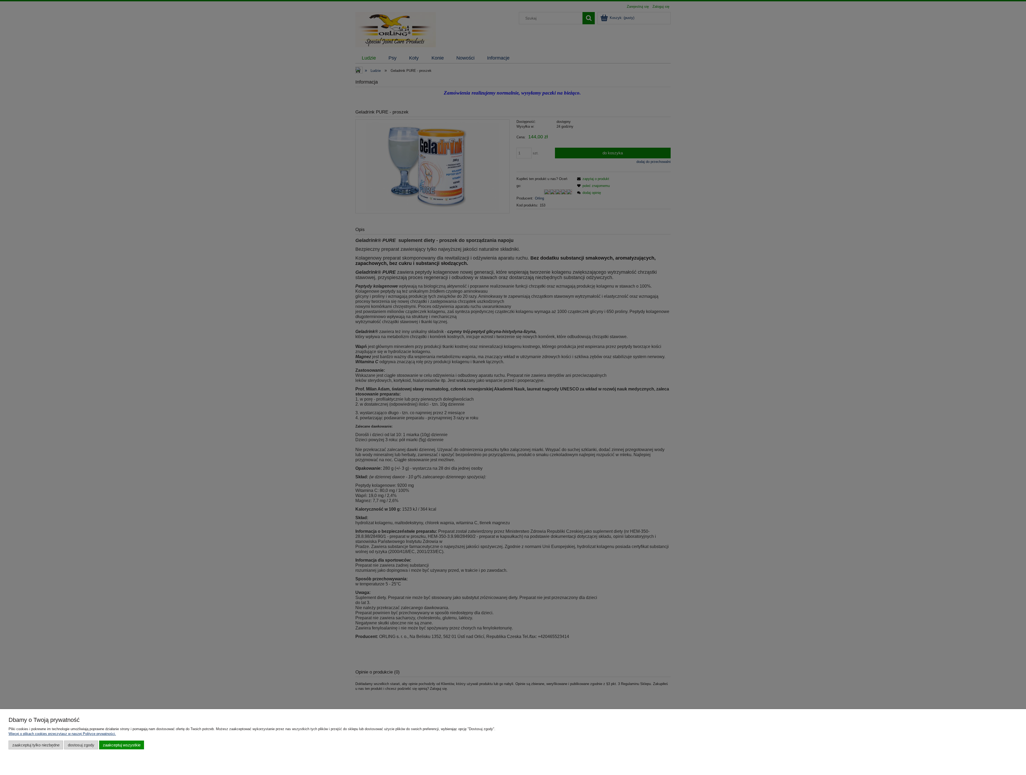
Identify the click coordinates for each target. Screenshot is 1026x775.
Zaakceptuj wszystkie (122, 745)
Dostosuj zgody (81, 745)
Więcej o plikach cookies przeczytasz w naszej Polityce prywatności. (62, 734)
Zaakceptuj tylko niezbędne (36, 745)
